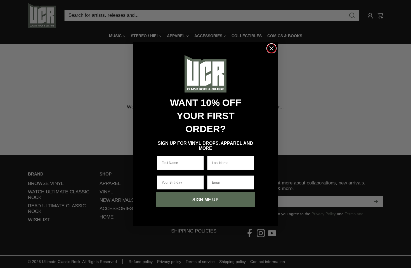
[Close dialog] (271, 48)
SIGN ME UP (205, 199)
